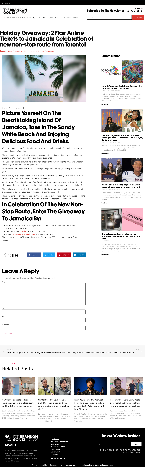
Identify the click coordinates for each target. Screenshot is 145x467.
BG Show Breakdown (12, 18)
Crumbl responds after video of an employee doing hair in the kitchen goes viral (121, 236)
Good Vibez (53, 18)
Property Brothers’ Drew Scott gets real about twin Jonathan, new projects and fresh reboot (125, 403)
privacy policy (71, 465)
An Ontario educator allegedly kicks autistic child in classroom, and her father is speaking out (18, 403)
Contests (75, 18)
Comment (6, 282)
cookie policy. (87, 465)
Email (4, 316)
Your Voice (26, 18)
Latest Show (65, 18)
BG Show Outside (39, 18)
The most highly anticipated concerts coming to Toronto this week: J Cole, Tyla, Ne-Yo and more (122, 138)
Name (5, 308)
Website (5, 324)
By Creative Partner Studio (103, 465)
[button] (34, 254)
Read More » (105, 104)
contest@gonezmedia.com (23, 234)
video (25, 231)
